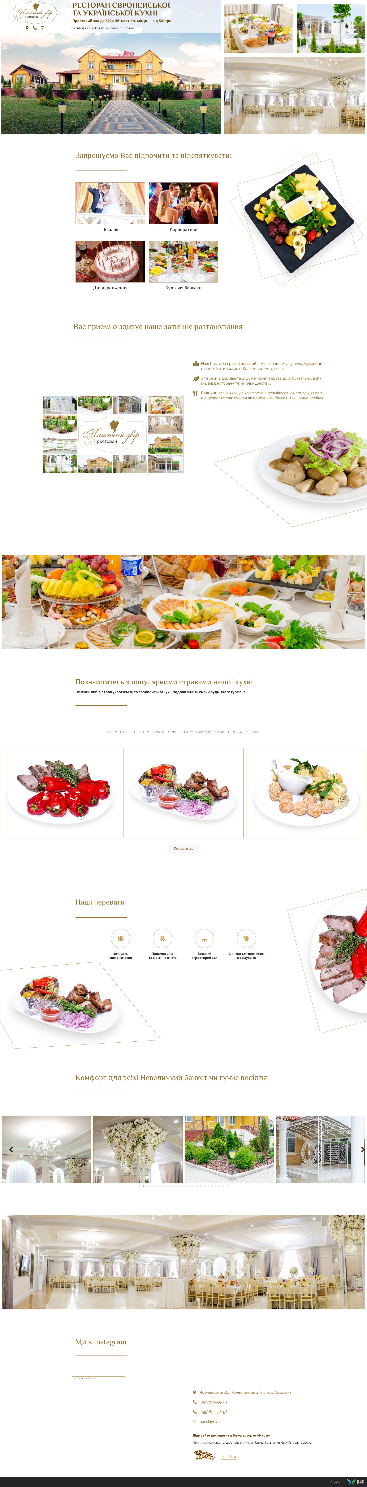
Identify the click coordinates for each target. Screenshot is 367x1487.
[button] (229, 1458)
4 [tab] (151, 1186)
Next (359, 1149)
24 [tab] (227, 1186)
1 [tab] (139, 1186)
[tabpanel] (45, 1149)
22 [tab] (220, 1186)
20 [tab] (212, 1186)
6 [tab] (159, 1186)
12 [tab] (182, 1186)
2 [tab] (143, 1186)
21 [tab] (216, 1186)
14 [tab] (189, 1186)
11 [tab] (178, 1186)
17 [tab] (201, 1186)
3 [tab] (147, 1186)
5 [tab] (155, 1186)
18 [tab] (204, 1186)
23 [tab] (224, 1186)
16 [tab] (197, 1186)
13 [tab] (185, 1186)
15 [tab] (193, 1186)
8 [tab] (166, 1186)
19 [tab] (208, 1186)
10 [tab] (174, 1186)
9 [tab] (170, 1186)
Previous (8, 1149)
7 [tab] (162, 1186)
